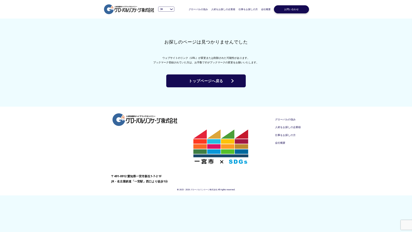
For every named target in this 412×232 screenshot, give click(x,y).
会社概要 (266, 9)
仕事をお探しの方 (248, 9)
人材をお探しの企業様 (223, 9)
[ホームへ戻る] (129, 9)
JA (161, 9)
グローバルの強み (198, 9)
